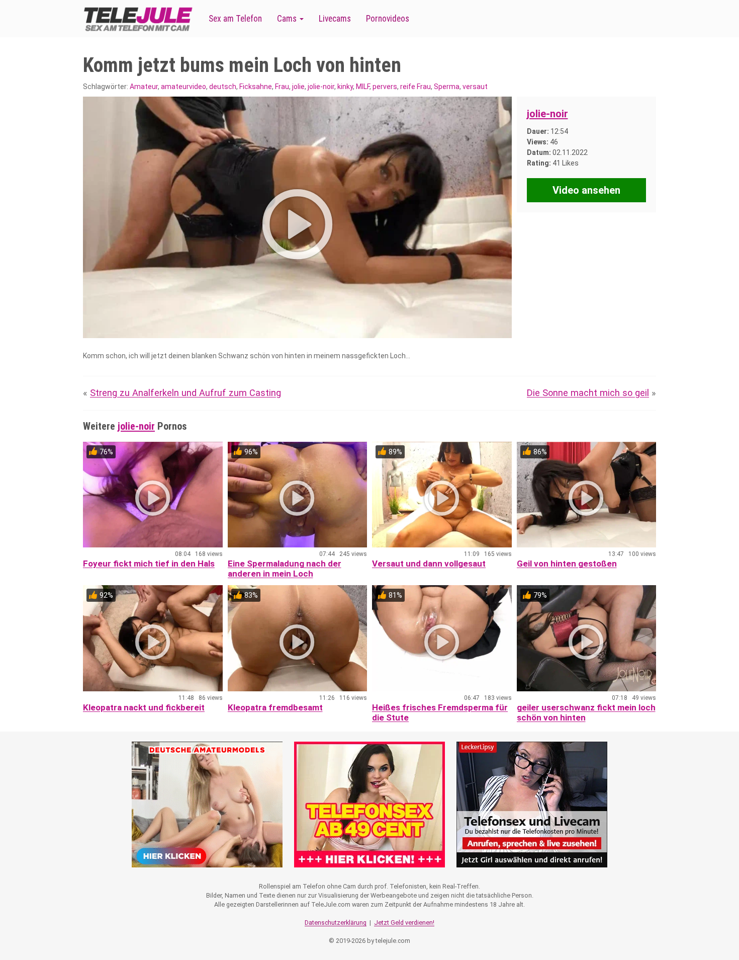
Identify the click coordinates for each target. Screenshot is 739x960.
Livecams (335, 19)
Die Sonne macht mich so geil (588, 392)
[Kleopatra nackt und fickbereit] (153, 638)
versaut (475, 87)
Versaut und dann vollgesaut (429, 563)
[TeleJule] (138, 19)
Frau (282, 87)
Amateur (144, 87)
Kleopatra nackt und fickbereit (144, 707)
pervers (385, 87)
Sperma (446, 87)
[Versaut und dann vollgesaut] (442, 495)
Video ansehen (586, 190)
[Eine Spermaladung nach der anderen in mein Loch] (297, 495)
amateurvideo (183, 87)
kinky (345, 87)
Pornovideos (387, 19)
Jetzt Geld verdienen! (404, 922)
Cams (288, 19)
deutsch (222, 87)
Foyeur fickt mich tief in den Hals (149, 563)
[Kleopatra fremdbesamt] (297, 638)
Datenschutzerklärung (335, 922)
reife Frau (415, 87)
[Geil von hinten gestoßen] (587, 495)
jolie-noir (321, 87)
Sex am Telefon (235, 19)
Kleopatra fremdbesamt (275, 707)
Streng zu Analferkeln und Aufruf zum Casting (185, 392)
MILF (362, 87)
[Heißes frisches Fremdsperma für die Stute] (442, 638)
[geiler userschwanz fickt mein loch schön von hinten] (587, 638)
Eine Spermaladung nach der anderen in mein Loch (284, 568)
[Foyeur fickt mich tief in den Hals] (153, 495)
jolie (298, 87)
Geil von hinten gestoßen (567, 563)
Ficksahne (255, 87)
